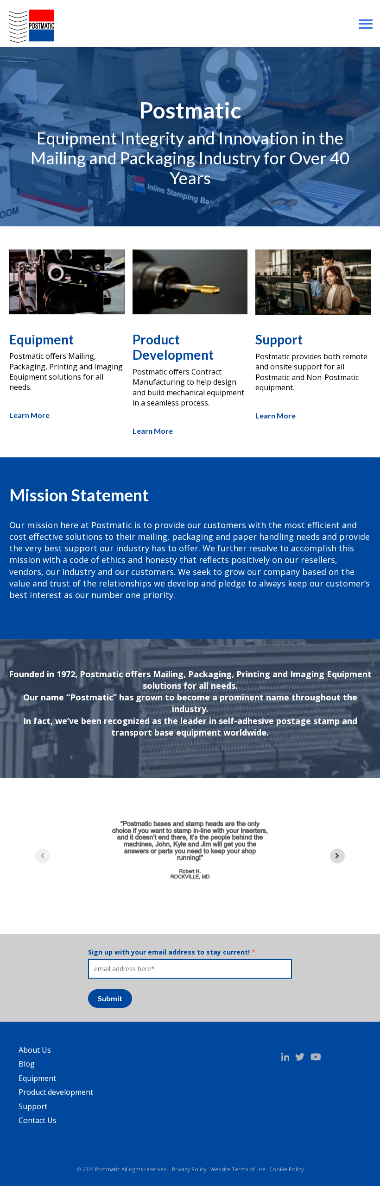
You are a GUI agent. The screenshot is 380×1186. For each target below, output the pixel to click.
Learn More (29, 415)
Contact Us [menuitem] (38, 1120)
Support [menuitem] (33, 1106)
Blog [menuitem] (27, 1064)
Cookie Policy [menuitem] (286, 1169)
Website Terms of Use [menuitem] (238, 1169)
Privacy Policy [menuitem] (189, 1169)
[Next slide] (337, 856)
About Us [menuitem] (35, 1050)
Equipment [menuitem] (37, 1078)
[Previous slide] (42, 856)
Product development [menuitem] (56, 1092)
